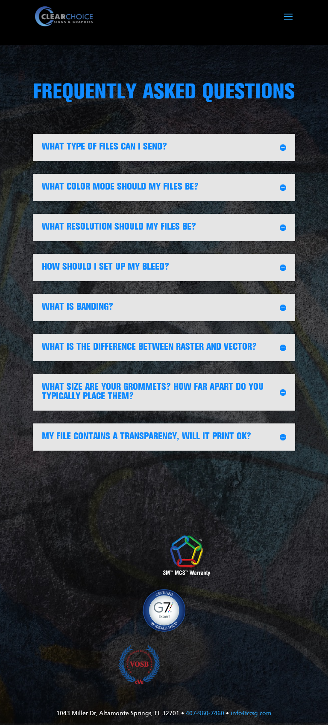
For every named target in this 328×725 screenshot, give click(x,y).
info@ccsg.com (251, 714)
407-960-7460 (205, 714)
